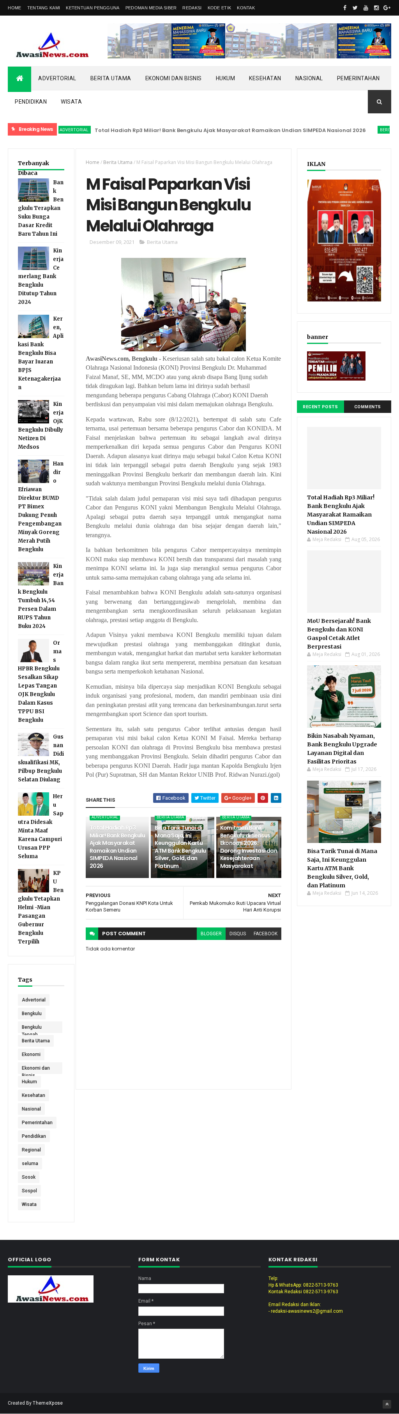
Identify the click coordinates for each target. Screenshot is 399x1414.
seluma (30, 1163)
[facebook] (345, 8)
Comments (367, 406)
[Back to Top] (387, 1404)
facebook (265, 933)
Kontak (246, 7)
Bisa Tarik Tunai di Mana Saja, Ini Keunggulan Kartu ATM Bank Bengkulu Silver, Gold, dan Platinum (180, 847)
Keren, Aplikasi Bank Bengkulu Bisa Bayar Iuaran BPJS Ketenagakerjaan (41, 353)
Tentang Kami (43, 7)
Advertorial (57, 78)
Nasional (309, 78)
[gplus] (387, 8)
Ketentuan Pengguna (92, 7)
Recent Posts (320, 406)
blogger (211, 933)
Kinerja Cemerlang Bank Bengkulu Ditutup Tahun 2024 (41, 276)
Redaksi (191, 7)
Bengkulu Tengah (32, 1028)
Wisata (71, 102)
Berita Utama (110, 78)
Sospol (29, 1191)
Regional (31, 1150)
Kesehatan (265, 78)
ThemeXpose (48, 1403)
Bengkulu (32, 1013)
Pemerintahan (358, 78)
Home (14, 7)
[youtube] (366, 8)
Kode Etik (219, 7)
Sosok (28, 1177)
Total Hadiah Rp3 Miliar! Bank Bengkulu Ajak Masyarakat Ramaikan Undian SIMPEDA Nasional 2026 (206, 130)
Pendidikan (31, 102)
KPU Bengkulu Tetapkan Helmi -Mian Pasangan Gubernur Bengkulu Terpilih (41, 907)
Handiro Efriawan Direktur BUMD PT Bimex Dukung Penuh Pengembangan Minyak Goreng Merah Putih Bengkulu (41, 506)
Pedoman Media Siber (151, 7)
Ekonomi (31, 1054)
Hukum (225, 78)
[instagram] (376, 8)
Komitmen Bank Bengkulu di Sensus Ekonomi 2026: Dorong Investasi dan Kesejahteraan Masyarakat (248, 847)
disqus (238, 933)
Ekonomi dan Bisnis (173, 78)
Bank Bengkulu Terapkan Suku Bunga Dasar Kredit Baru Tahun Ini (41, 208)
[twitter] (355, 8)
